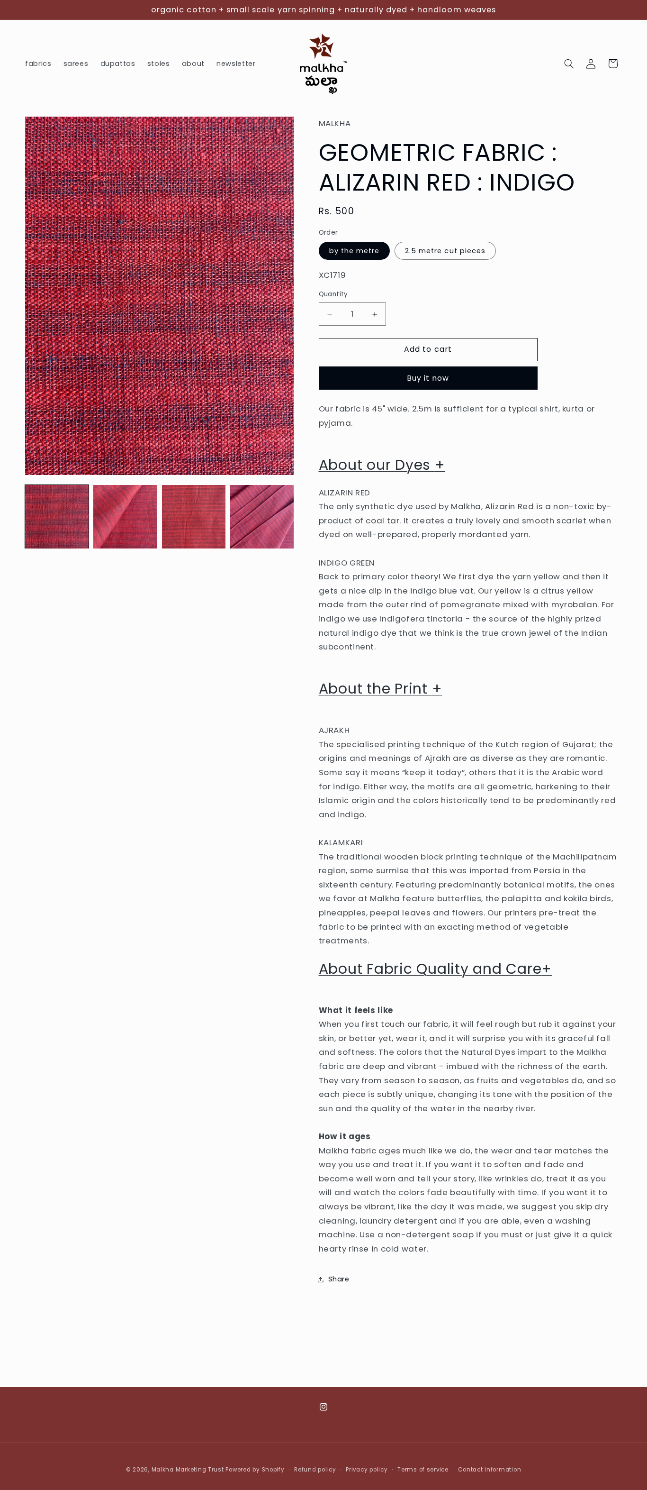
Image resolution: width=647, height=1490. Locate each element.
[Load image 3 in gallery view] (193, 516)
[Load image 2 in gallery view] (125, 516)
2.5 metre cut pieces (445, 251)
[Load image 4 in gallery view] (262, 516)
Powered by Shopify (254, 1469)
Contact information (489, 1469)
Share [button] (339, 1279)
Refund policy (315, 1469)
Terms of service (423, 1469)
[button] (569, 63)
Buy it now (428, 378)
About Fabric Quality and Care (435, 969)
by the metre (354, 251)
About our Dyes (382, 465)
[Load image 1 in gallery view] (57, 516)
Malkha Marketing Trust (188, 1469)
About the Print (380, 689)
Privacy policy (366, 1469)
